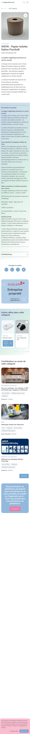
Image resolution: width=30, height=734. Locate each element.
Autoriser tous (24, 731)
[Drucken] (12, 270)
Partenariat (15, 509)
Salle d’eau (5, 336)
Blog (2, 422)
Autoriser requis (14, 731)
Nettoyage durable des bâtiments (12, 425)
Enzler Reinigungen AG (8, 53)
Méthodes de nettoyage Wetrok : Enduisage (12, 460)
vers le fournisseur (6, 343)
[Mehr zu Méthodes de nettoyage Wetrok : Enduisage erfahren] (15, 446)
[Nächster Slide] (26, 351)
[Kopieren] (18, 270)
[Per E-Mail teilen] (6, 270)
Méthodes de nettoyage (9, 457)
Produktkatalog (6, 254)
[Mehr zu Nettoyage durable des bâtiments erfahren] (15, 412)
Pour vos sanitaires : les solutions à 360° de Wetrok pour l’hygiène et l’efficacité (15, 389)
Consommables (5, 43)
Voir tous (24, 476)
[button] (27, 2)
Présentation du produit (9, 386)
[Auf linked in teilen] (24, 270)
